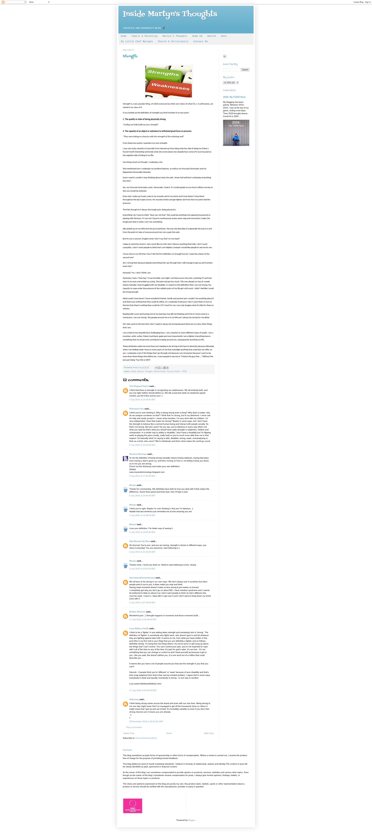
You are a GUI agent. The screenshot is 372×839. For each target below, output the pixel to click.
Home (124, 36)
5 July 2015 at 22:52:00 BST (142, 569)
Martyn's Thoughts (175, 36)
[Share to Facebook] (164, 367)
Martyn (133, 485)
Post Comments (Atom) (146, 738)
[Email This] (156, 367)
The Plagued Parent (139, 386)
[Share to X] (161, 367)
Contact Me (200, 41)
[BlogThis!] (159, 367)
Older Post (209, 733)
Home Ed (197, 36)
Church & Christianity (173, 41)
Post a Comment (134, 727)
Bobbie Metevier (137, 612)
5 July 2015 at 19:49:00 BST (142, 532)
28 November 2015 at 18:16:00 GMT (146, 721)
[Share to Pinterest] (167, 367)
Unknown (134, 699)
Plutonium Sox (136, 409)
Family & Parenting (145, 36)
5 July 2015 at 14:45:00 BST (142, 399)
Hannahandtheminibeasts (142, 578)
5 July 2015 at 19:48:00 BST (142, 515)
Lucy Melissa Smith (139, 628)
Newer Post (129, 733)
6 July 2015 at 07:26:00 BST (142, 602)
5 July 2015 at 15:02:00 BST (142, 445)
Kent (224, 36)
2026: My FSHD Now (234, 97)
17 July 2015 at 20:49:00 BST (143, 619)
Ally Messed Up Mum (139, 541)
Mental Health (160, 371)
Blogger (191, 820)
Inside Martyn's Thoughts (170, 14)
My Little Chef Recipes (137, 41)
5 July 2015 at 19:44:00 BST (142, 495)
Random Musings (138, 454)
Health (211, 36)
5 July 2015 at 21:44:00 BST (142, 552)
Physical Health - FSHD (177, 371)
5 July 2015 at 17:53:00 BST (142, 476)
